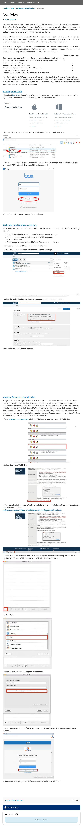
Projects (12, 3)
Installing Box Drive (12, 91)
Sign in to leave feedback (14, 800)
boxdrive (13, 19)
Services (21, 3)
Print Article (12, 807)
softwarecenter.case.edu (18, 419)
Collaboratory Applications (25, 8)
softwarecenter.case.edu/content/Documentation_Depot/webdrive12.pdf (32, 510)
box (6, 19)
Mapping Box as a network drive (19, 397)
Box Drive (16, 95)
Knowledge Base (33, 3)
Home (4, 3)
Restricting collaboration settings (20, 224)
